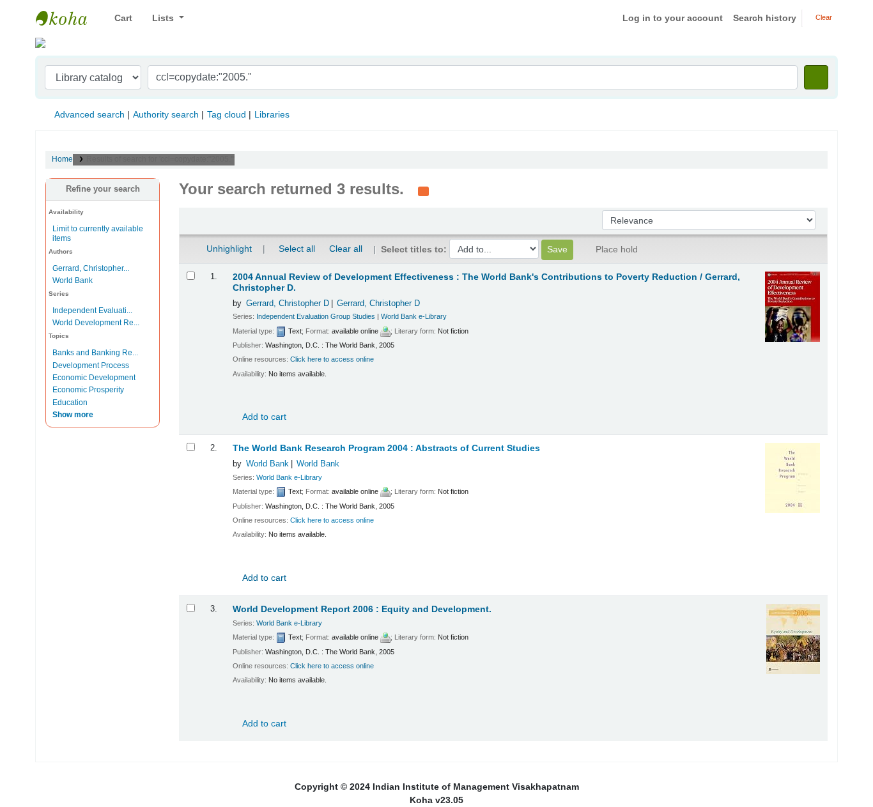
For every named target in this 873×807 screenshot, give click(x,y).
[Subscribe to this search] (423, 190)
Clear (823, 17)
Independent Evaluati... (92, 310)
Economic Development (93, 377)
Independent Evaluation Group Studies (315, 316)
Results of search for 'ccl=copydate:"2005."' (160, 159)
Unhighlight (228, 248)
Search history (764, 18)
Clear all (345, 248)
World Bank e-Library (414, 316)
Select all (297, 248)
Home (62, 159)
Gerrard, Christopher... (90, 268)
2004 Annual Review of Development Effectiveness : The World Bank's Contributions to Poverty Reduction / (486, 282)
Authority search (166, 114)
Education (70, 402)
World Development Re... (95, 322)
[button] (118, 18)
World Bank (72, 280)
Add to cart (263, 416)
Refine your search (103, 189)
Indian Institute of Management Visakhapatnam (68, 18)
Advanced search (89, 114)
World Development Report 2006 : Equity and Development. (362, 609)
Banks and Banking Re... (95, 352)
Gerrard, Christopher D (287, 303)
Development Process (90, 365)
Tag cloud (226, 114)
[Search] (816, 77)
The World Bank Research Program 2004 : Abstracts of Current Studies (386, 448)
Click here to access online (332, 359)
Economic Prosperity (88, 389)
